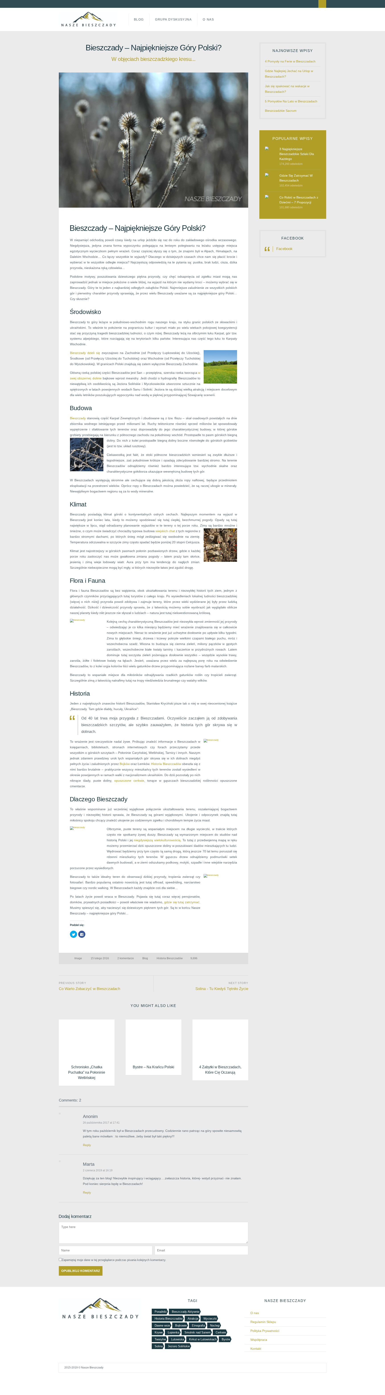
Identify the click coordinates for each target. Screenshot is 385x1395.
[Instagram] (91, 4)
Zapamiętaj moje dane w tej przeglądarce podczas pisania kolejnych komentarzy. (114, 1260)
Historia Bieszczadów (166, 764)
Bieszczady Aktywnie (185, 1311)
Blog (139, 19)
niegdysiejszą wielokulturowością (157, 840)
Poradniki (161, 1311)
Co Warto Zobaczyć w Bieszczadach (89, 989)
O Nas (208, 19)
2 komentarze (125, 958)
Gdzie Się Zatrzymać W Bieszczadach (296, 178)
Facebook (292, 238)
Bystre (226, 1339)
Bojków (125, 764)
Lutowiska (177, 1339)
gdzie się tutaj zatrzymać (181, 902)
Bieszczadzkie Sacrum (281, 110)
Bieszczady (78, 418)
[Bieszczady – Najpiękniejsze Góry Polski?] (153, 140)
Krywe (159, 1332)
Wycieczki (210, 1318)
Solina (159, 1346)
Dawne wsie (162, 1325)
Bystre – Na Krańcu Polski (153, 1067)
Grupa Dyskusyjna (173, 19)
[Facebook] (75, 4)
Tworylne (160, 1339)
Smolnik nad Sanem (197, 1332)
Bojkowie (181, 1325)
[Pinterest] (99, 4)
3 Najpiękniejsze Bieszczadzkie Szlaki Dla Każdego (296, 154)
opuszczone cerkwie (129, 780)
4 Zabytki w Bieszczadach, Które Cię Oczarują (220, 1069)
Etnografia (198, 1325)
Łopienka (173, 1332)
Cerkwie (221, 1332)
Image (78, 958)
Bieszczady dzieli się (85, 353)
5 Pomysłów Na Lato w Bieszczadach (291, 101)
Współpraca (258, 1339)
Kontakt (255, 1348)
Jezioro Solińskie (179, 1346)
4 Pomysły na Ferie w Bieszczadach (290, 61)
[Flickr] (83, 4)
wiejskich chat (165, 531)
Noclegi (215, 1325)
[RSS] (68, 4)
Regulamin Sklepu (263, 1322)
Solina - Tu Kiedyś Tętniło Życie (221, 989)
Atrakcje (193, 1318)
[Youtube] (107, 4)
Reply (87, 1145)
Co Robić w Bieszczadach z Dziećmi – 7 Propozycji (298, 200)
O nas (254, 1313)
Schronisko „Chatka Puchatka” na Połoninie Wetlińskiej (86, 1072)
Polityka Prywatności (264, 1331)
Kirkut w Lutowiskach (203, 1339)
